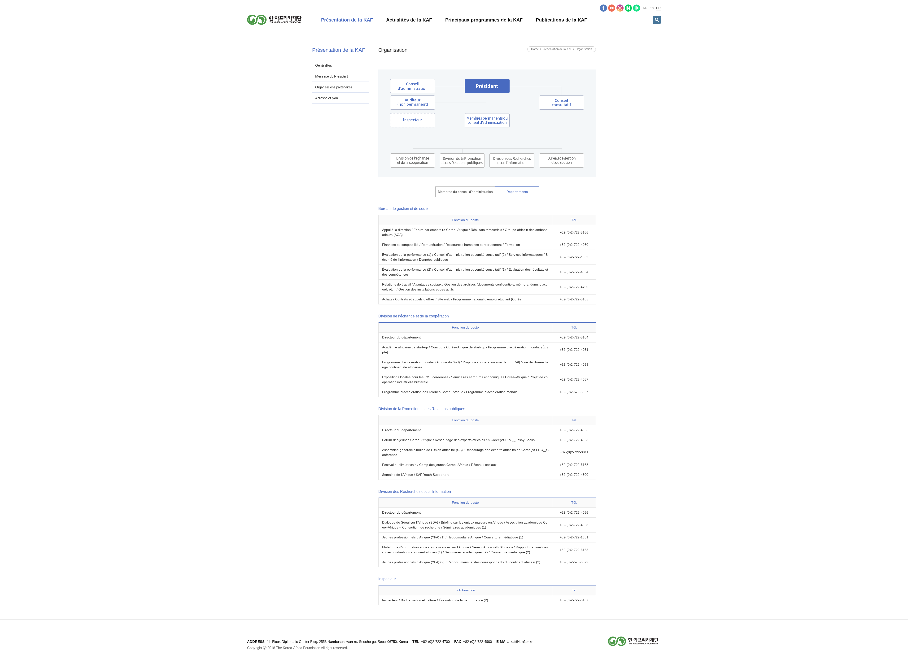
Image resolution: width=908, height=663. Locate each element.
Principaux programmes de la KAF (484, 19)
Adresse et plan (326, 98)
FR (658, 8)
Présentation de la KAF (347, 19)
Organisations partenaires (333, 87)
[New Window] (603, 8)
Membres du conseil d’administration (465, 192)
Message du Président (331, 76)
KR (645, 8)
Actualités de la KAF (409, 19)
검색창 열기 (657, 20)
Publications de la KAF (561, 19)
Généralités (323, 65)
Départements (517, 192)
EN (652, 8)
